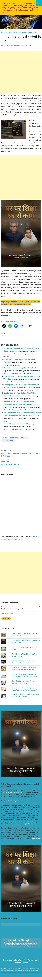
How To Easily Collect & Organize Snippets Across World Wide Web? (24, 675)
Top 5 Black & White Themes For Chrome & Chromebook (23, 662)
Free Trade (22, 32)
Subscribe (6, 618)
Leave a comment (27, 45)
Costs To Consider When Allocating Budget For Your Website (24, 682)
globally (24, 3)
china (5, 437)
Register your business (11, 3)
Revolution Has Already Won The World (20, 368)
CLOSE (39, 3)
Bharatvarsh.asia (10, 960)
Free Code (5, 32)
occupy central (8, 440)
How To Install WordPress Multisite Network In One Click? (24, 635)
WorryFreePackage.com (28, 960)
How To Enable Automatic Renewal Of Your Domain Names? (25, 696)
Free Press (13, 32)
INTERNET (24, 437)
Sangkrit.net (27, 824)
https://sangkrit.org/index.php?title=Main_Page (14, 950)
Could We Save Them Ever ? (15, 424)
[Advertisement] (21, 72)
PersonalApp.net (21, 962)
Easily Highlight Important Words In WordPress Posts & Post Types (20, 453)
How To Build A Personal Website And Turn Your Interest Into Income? (25, 668)
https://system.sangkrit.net (12, 792)
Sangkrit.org (36, 838)
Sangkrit (17, 45)
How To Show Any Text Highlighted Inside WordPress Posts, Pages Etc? (24, 689)
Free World (31, 32)
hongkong (14, 437)
